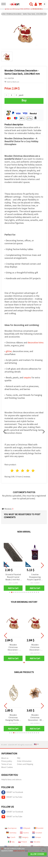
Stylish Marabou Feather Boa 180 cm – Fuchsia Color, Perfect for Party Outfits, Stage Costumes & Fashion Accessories (35, 577)
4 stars (27, 470)
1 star (12, 470)
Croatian (39, 833)
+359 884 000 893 (36, 9)
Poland (24, 842)
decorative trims (36, 342)
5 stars (33, 470)
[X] (2, 848)
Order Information (24, 761)
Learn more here (19, 851)
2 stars (17, 470)
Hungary (25, 837)
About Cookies (7, 767)
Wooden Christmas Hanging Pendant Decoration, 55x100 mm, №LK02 (13, 718)
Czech (12, 837)
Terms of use (6, 764)
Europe (38, 837)
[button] (9, 592)
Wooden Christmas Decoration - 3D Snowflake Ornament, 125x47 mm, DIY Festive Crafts (35, 718)
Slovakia (37, 842)
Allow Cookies (37, 854)
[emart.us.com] (13, 4)
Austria (26, 833)
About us (4, 758)
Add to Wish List (13, 82)
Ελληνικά (26, 828)
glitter (9, 351)
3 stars (22, 470)
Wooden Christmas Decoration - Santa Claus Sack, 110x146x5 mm (13, 647)
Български (12, 828)
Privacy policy (6, 761)
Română (40, 828)
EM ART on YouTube (14, 797)
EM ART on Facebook (14, 792)
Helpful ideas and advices (11, 779)
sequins (27, 377)
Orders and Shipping (25, 764)
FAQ (18, 758)
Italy (13, 842)
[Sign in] (36, 4)
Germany (12, 833)
